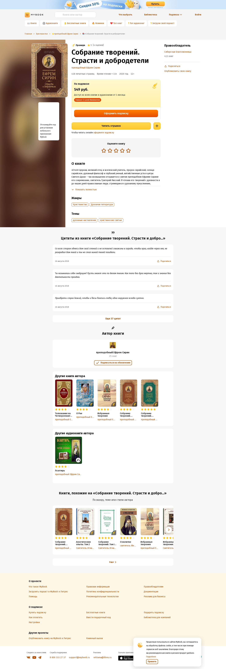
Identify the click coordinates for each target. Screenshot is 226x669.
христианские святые (111, 220)
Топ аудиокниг (137, 23)
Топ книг (117, 23)
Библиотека (150, 14)
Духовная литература (102, 204)
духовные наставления (84, 220)
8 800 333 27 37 (58, 657)
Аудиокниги (52, 23)
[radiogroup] (116, 151)
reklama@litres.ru (102, 657)
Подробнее (151, 657)
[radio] (103, 150)
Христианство (80, 204)
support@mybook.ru (79, 657)
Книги (33, 23)
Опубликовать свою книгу (177, 71)
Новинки (99, 23)
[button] (169, 530)
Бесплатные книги (76, 23)
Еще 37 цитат (113, 318)
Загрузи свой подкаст (163, 23)
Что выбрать (125, 14)
